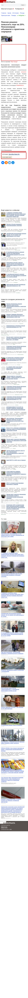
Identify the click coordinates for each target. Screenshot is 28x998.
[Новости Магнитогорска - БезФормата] (8, 1)
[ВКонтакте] (2, 162)
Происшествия (5, 15)
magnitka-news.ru (6, 42)
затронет (23, 72)
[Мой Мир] (13, 162)
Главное (3, 13)
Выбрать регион (4, 827)
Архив (9, 13)
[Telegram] (9, 162)
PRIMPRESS (20, 85)
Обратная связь (4, 826)
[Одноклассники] (6, 162)
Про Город (14, 61)
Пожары (13, 15)
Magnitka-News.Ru (14, 154)
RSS (11, 829)
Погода (22, 13)
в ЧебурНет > (21, 15)
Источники (15, 13)
